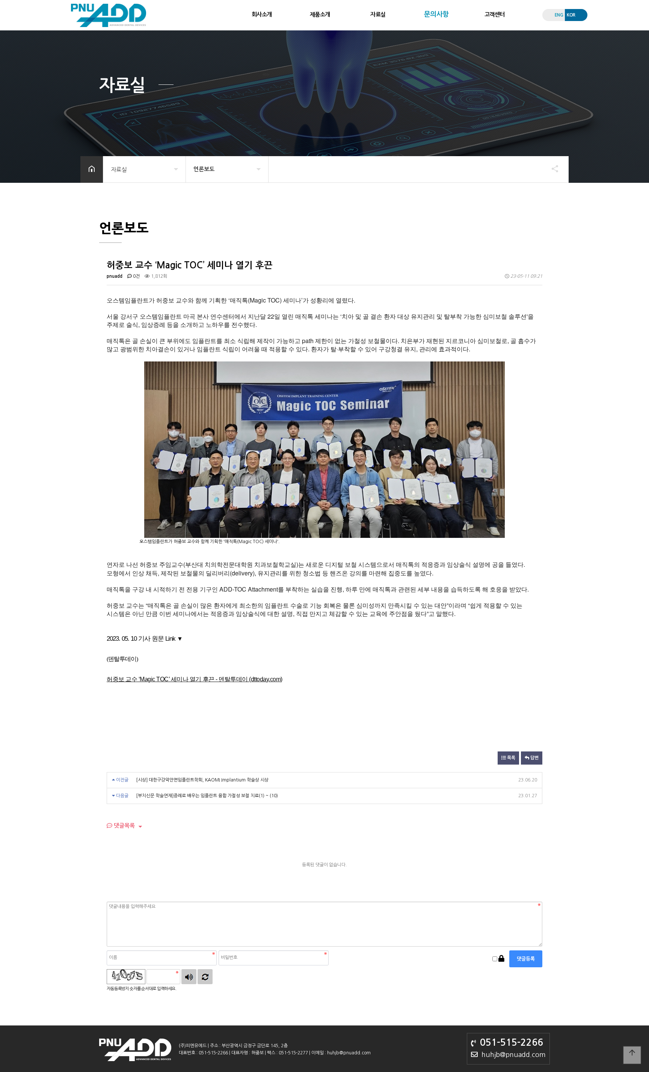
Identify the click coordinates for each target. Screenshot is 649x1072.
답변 (534, 758)
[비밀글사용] (501, 959)
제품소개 (320, 14)
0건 (136, 276)
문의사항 (436, 14)
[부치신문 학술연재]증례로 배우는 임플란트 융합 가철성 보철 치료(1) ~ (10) (207, 795)
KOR (571, 15)
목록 (510, 758)
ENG (559, 15)
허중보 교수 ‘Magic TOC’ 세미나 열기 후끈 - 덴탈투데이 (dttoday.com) (194, 679)
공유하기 (551, 168)
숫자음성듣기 (188, 976)
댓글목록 (123, 825)
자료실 (378, 14)
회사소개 (262, 14)
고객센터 (494, 14)
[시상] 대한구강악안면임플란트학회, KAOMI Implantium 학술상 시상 (202, 780)
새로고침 (205, 976)
